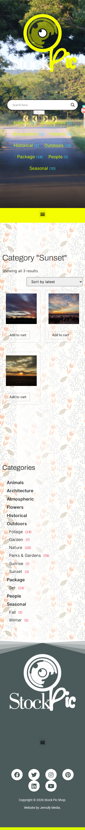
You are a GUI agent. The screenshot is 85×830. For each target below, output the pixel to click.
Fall (12, 612)
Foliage (16, 531)
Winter (15, 620)
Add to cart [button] (18, 335)
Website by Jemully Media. (42, 807)
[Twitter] (34, 774)
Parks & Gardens (25, 555)
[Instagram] (51, 774)
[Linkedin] (34, 786)
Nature (15, 547)
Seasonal (38, 168)
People (56, 156)
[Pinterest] (68, 774)
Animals (21, 122)
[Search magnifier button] (73, 105)
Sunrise (16, 563)
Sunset (15, 571)
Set (12, 587)
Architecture (53, 122)
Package (26, 156)
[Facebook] (17, 774)
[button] (42, 214)
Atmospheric (25, 134)
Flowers (57, 134)
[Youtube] (51, 786)
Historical (23, 145)
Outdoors (53, 145)
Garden (16, 539)
